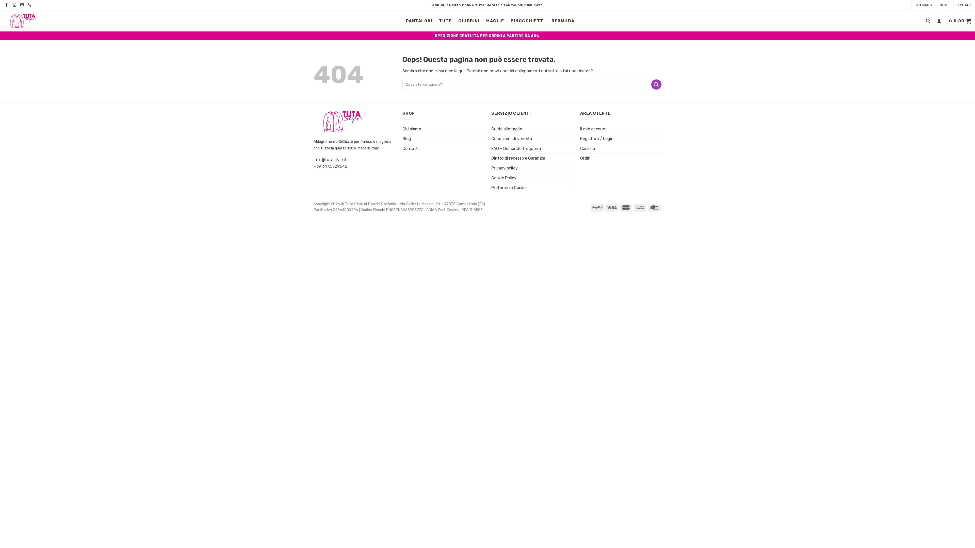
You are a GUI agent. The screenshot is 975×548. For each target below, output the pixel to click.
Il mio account (593, 129)
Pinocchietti (528, 21)
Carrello (587, 148)
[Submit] (656, 84)
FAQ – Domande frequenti (516, 148)
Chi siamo (924, 5)
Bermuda (563, 21)
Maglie (495, 21)
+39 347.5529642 (330, 166)
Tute (445, 21)
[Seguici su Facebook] (7, 5)
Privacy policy (504, 168)
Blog (944, 5)
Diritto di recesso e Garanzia (518, 158)
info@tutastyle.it (330, 159)
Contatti (963, 5)
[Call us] (31, 5)
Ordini (586, 158)
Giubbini (469, 21)
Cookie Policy (503, 178)
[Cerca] (928, 21)
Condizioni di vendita (511, 138)
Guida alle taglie (506, 129)
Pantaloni (419, 21)
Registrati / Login (597, 138)
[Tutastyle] (29, 20)
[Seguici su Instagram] (15, 5)
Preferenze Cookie (509, 187)
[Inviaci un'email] (23, 5)
